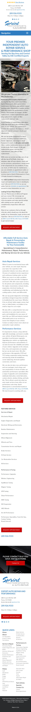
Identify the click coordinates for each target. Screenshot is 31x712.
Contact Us (15, 563)
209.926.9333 (15, 13)
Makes (4, 669)
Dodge (4, 676)
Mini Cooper (19, 670)
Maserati (4, 690)
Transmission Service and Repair (7, 664)
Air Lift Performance (21, 661)
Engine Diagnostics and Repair (8, 648)
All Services (19, 639)
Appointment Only (20, 9)
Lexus (3, 688)
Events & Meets (6, 638)
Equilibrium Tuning (21, 651)
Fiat (3, 680)
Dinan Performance (21, 656)
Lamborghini (5, 685)
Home (4, 632)
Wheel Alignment (6, 660)
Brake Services (20, 632)
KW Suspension (20, 658)
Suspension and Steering (6, 657)
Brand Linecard (20, 665)
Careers (18, 689)
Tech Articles (5, 640)
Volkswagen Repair (21, 677)
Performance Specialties (22, 663)
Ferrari (4, 678)
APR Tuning (19, 654)
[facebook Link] (12, 19)
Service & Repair (7, 644)
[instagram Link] (18, 19)
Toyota (18, 676)
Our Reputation (6, 636)
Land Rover (5, 687)
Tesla (17, 674)
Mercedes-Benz (20, 668)
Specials (19, 685)
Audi (3, 671)
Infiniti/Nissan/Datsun (8, 681)
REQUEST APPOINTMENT (11, 227)
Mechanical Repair (7, 646)
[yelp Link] (16, 19)
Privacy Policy (23, 700)
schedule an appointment (18, 186)
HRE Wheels (19, 659)
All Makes (18, 679)
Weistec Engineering (21, 649)
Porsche (18, 672)
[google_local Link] (14, 19)
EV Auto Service (20, 634)
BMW (4, 674)
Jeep (3, 683)
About (4, 635)
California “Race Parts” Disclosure (15, 702)
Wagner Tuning (20, 652)
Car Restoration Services (20, 636)
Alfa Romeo (5, 672)
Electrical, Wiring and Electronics (7, 652)
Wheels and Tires (7, 662)
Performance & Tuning (21, 644)
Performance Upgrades (22, 647)
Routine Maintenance (7, 655)
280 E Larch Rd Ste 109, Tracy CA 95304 (15, 219)
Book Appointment (21, 691)
